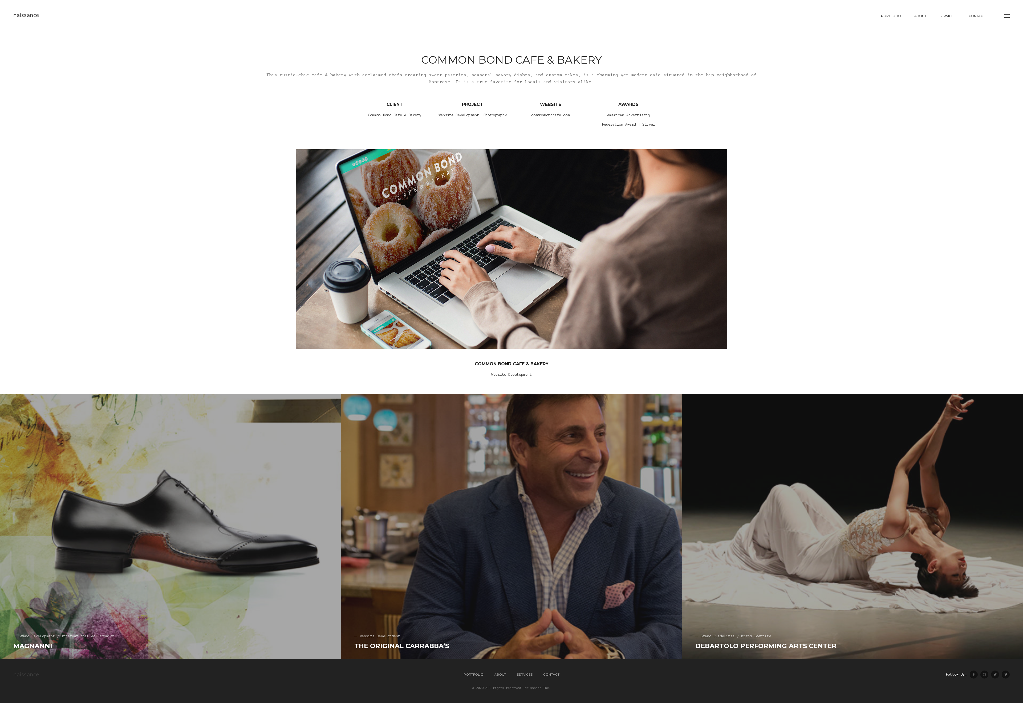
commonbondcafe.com (550, 115)
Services (947, 16)
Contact (977, 16)
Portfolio (891, 16)
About (920, 16)
